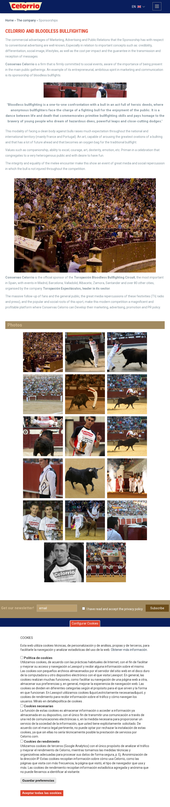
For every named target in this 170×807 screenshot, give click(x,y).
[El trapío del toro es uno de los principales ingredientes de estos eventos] (85, 478)
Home (9, 20)
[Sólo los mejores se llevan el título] (43, 520)
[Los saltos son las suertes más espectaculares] (127, 394)
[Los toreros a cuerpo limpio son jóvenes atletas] (43, 478)
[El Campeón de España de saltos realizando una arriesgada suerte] (43, 436)
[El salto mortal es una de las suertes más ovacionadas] (127, 436)
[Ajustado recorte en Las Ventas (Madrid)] (127, 352)
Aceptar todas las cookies (42, 793)
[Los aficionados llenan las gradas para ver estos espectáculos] (43, 394)
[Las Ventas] (43, 352)
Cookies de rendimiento (42, 741)
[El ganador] (85, 436)
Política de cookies (38, 658)
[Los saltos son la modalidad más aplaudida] (85, 520)
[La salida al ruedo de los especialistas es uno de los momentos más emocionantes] (127, 478)
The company (26, 20)
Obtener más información (129, 649)
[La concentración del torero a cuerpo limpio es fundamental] (127, 520)
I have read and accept (115, 609)
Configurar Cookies (85, 623)
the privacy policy (131, 609)
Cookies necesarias (38, 706)
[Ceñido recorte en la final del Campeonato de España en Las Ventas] (85, 394)
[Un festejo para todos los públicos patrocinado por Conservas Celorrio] (106, 562)
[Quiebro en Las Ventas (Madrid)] (85, 352)
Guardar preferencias (38, 780)
